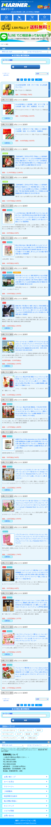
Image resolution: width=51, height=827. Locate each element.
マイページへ (9, 786)
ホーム (6, 19)
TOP (2, 44)
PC (35, 820)
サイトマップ (9, 806)
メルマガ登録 (9, 811)
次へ (38, 79)
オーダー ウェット (26, 730)
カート (32, 19)
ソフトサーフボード (8, 730)
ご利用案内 (8, 791)
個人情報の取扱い (10, 801)
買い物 (19, 19)
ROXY (39, 730)
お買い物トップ (10, 777)
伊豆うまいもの (7, 51)
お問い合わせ (9, 815)
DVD (35, 734)
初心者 (28, 734)
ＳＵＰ (19, 734)
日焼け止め (32, 738)
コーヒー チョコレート (34, 51)
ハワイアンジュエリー (9, 738)
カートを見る (9, 782)
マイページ (45, 19)
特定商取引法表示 (10, 796)
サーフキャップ (7, 734)
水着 (22, 738)
